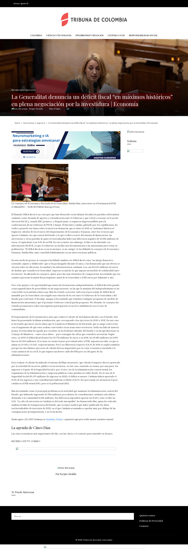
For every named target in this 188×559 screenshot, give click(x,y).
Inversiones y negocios (23, 90)
